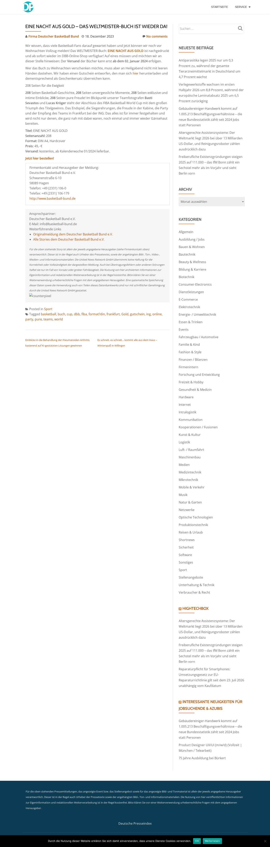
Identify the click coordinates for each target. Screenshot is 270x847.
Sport (48, 309)
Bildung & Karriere (192, 269)
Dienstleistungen (191, 292)
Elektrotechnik (189, 307)
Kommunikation (191, 419)
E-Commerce (188, 299)
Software (185, 555)
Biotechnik (186, 277)
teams (48, 319)
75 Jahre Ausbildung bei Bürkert (202, 758)
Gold (124, 314)
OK (197, 840)
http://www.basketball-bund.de (52, 198)
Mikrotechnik (188, 480)
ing (148, 314)
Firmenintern (188, 367)
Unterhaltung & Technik (196, 585)
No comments (157, 36)
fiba (84, 314)
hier (136, 73)
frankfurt (113, 314)
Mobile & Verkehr (192, 487)
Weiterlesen (212, 840)
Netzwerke (186, 510)
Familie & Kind (189, 344)
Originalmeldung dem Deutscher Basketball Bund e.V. (73, 234)
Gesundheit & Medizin (195, 389)
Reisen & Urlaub (191, 532)
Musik (183, 495)
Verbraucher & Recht (194, 592)
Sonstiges (186, 562)
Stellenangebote (191, 577)
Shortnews (187, 540)
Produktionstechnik (193, 525)
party (29, 319)
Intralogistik (187, 412)
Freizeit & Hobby (191, 382)
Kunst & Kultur (190, 434)
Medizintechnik (190, 472)
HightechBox (195, 608)
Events (184, 329)
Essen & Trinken (191, 322)
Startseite (219, 6)
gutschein (137, 314)
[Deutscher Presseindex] (28, 7)
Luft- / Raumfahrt (191, 450)
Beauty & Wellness (192, 262)
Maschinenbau (190, 457)
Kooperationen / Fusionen (198, 427)
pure (38, 319)
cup (69, 314)
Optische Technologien (196, 517)
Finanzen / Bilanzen (193, 359)
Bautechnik (187, 254)
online (157, 314)
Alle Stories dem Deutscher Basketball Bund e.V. (69, 239)
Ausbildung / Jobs (192, 239)
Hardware (186, 397)
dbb (77, 314)
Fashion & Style (190, 352)
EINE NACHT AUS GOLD (126, 51)
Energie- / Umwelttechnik (197, 314)
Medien (184, 465)
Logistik (184, 442)
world (58, 319)
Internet (185, 404)
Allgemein (186, 232)
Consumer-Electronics (195, 284)
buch (61, 314)
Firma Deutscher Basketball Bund (53, 36)
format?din (97, 314)
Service (241, 6)
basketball (48, 314)
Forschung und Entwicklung (199, 374)
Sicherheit (186, 547)
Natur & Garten (190, 502)
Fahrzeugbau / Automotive (198, 337)
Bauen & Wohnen (192, 247)
